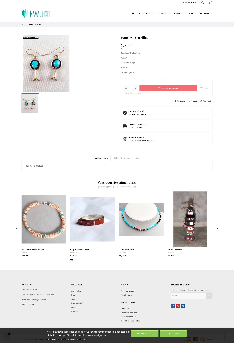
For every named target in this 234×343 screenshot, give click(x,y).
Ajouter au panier (169, 88)
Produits (25, 252)
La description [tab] (101, 157)
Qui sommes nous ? (129, 317)
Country (74, 299)
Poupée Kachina (175, 250)
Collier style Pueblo (127, 250)
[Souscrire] (209, 295)
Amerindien (76, 291)
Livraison (125, 309)
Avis (138, 157)
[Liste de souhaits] (201, 88)
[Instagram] (183, 306)
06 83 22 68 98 (28, 304)
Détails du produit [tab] (122, 157)
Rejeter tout (145, 333)
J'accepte (173, 333)
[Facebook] (173, 306)
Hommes (75, 311)
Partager (181, 101)
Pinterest (207, 101)
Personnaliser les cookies (75, 339)
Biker (73, 295)
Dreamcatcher (77, 303)
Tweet (194, 101)
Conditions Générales (130, 321)
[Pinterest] (178, 306)
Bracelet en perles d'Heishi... (34, 250)
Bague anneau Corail (79, 250)
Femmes (75, 307)
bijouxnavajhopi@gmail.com (34, 299)
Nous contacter (127, 291)
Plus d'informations (55, 339)
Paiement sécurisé (129, 313)
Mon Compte (126, 295)
